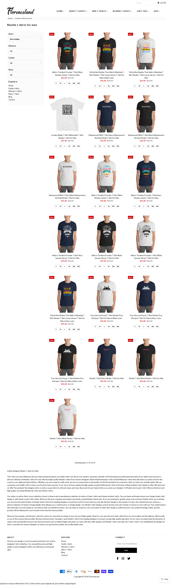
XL (69, 83)
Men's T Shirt (14, 94)
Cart (162, 3)
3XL (78, 83)
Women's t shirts (15, 91)
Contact (12, 100)
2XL (74, 83)
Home (10, 18)
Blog (10, 97)
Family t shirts (14, 88)
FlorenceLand (94, 577)
